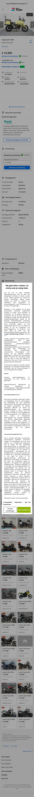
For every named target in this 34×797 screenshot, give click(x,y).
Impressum (18, 502)
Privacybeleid (7, 502)
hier (5, 335)
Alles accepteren (24, 510)
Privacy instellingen (10, 510)
